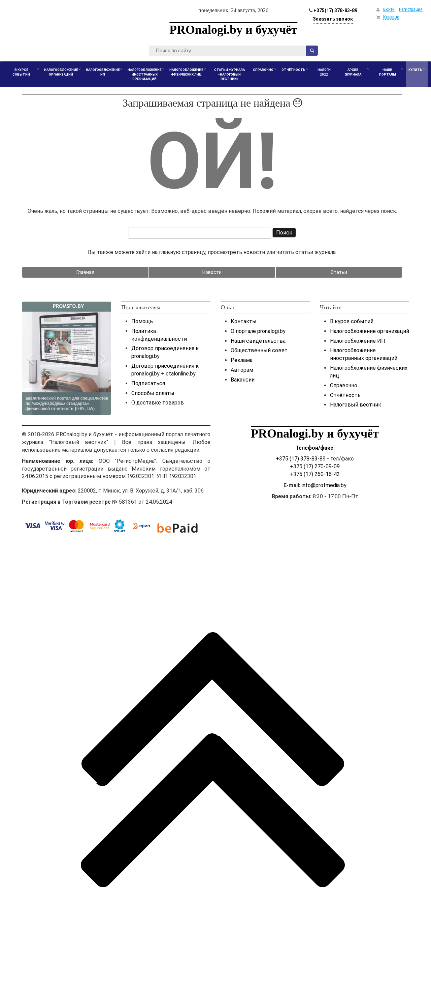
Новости (212, 272)
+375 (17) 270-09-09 (315, 466)
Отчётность (345, 395)
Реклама (242, 360)
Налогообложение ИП (357, 341)
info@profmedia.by (324, 485)
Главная (85, 272)
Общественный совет (259, 350)
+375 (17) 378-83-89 (301, 458)
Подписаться (148, 383)
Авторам (242, 370)
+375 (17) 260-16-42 (315, 474)
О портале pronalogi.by (258, 331)
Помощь (142, 321)
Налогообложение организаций (369, 331)
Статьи (339, 272)
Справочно (343, 385)
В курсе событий (351, 321)
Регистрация (411, 9)
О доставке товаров (157, 402)
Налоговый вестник (355, 404)
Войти (389, 9)
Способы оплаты (152, 393)
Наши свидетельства (258, 341)
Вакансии (243, 379)
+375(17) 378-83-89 (334, 10)
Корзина (391, 17)
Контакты (244, 321)
